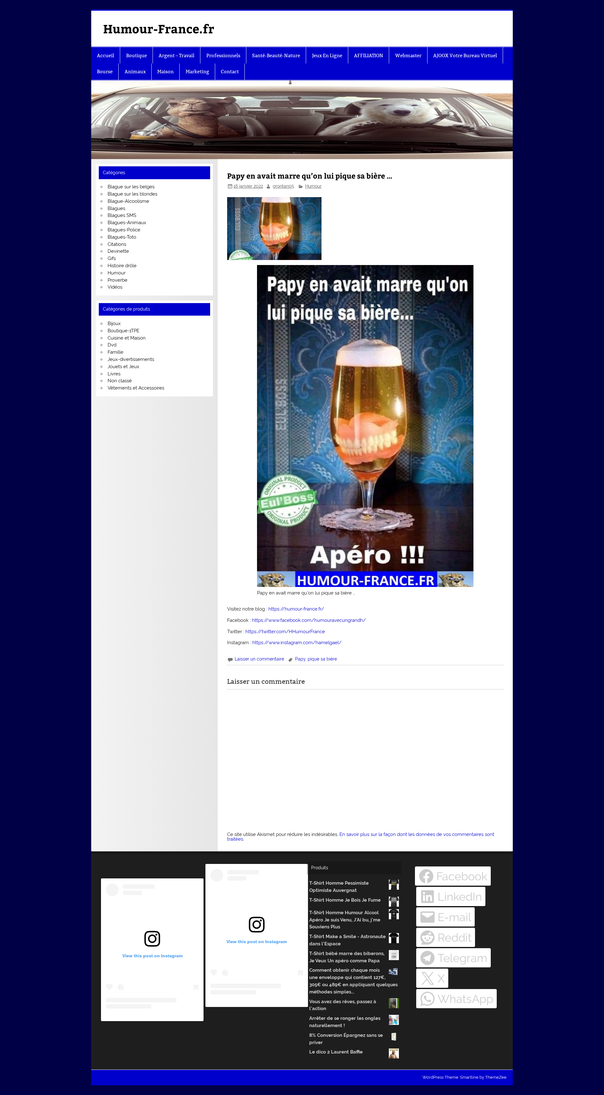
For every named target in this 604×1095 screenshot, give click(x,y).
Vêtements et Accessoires (136, 388)
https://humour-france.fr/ (296, 609)
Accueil (105, 55)
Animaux (135, 72)
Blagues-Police (124, 230)
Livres (114, 374)
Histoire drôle (122, 265)
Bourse (105, 72)
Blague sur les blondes (132, 194)
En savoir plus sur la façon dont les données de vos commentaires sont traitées (360, 837)
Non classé (120, 381)
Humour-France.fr (158, 28)
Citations (117, 244)
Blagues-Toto (122, 237)
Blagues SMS (122, 215)
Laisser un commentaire (259, 658)
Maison (165, 72)
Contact (230, 72)
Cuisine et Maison (127, 338)
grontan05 (283, 186)
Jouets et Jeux (123, 366)
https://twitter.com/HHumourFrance (285, 631)
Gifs (112, 258)
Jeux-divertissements (131, 359)
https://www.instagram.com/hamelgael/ (297, 642)
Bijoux (114, 323)
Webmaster (408, 55)
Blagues (116, 208)
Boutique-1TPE (123, 331)
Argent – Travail (176, 55)
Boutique (136, 55)
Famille (115, 352)
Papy (300, 658)
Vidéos (115, 287)
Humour (313, 186)
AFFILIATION (368, 55)
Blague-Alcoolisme (128, 201)
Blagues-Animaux (127, 222)
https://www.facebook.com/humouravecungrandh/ (309, 620)
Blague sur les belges (131, 187)
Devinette (118, 251)
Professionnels (223, 55)
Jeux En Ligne (327, 55)
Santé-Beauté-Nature (276, 55)
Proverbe (117, 280)
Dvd (112, 345)
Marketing (197, 72)
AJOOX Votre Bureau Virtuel (465, 55)
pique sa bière (322, 658)
